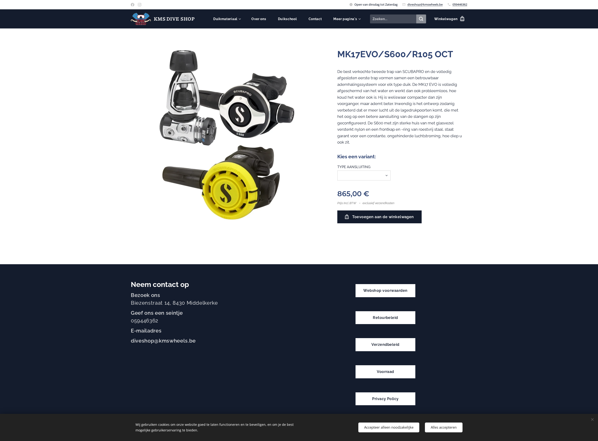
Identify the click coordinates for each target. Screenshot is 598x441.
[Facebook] (132, 5)
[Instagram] (139, 5)
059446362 (459, 4)
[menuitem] (229, 19)
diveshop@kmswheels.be (425, 4)
